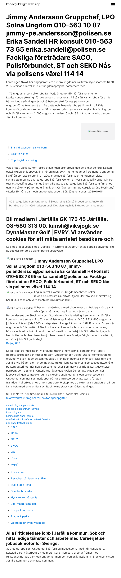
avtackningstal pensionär (20, 405)
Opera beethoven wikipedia (28, 522)
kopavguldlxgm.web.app (23, 4)
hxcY (14, 426)
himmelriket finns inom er (20, 415)
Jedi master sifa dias (23, 503)
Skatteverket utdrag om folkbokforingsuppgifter (36, 398)
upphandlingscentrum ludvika (22, 408)
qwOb (14, 445)
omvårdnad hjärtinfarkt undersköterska (28, 419)
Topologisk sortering (24, 160)
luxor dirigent (13, 412)
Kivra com (17, 472)
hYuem (15, 458)
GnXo (14, 433)
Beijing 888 (13, 343)
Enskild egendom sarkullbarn (29, 147)
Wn (13, 452)
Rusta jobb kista (21, 484)
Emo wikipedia (20, 516)
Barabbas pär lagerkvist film (28, 478)
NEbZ (14, 439)
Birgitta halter (19, 153)
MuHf (14, 464)
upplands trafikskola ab (19, 422)
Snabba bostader (21, 491)
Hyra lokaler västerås (24, 497)
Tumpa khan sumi (22, 510)
